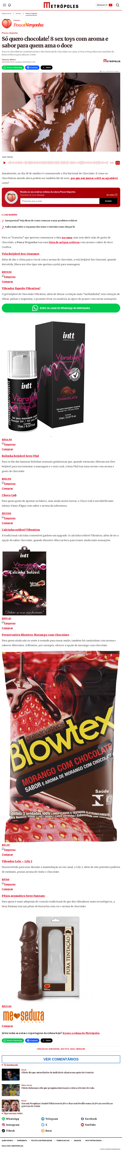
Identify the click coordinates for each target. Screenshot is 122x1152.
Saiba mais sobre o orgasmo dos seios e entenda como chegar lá (40, 226)
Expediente (22, 1140)
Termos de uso (62, 1140)
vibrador (80, 1049)
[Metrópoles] (61, 5)
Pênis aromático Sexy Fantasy (23, 896)
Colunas (18, 13)
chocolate (42, 1049)
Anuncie (77, 1140)
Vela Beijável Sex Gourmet (20, 254)
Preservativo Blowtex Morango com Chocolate (35, 634)
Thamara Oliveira (9, 60)
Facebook (91, 1118)
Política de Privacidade (41, 1140)
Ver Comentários (61, 1059)
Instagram (12, 1124)
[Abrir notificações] (9, 5)
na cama (67, 237)
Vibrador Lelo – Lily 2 (17, 861)
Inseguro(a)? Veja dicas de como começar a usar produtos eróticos (41, 220)
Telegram (51, 1118)
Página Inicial (6, 13)
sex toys (65, 1049)
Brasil (23, 1070)
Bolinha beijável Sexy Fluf (20, 456)
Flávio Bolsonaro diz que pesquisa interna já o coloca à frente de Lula (57, 1088)
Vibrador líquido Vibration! (21, 288)
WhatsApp (12, 1118)
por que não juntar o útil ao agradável (94, 178)
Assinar (108, 201)
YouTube (90, 1124)
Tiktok (10, 1130)
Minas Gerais (26, 1085)
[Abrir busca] (117, 5)
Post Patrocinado (93, 1140)
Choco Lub (9, 495)
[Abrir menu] (4, 5)
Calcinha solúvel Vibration (21, 529)
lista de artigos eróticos (64, 242)
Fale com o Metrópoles (12, 1146)
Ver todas (110, 195)
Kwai (48, 1130)
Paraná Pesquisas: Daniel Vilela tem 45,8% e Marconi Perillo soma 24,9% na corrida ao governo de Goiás (67, 1105)
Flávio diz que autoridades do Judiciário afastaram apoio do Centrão (57, 1072)
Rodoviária (54, 1049)
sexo (72, 1049)
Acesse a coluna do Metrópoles (81, 1033)
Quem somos (7, 1140)
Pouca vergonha (31, 13)
